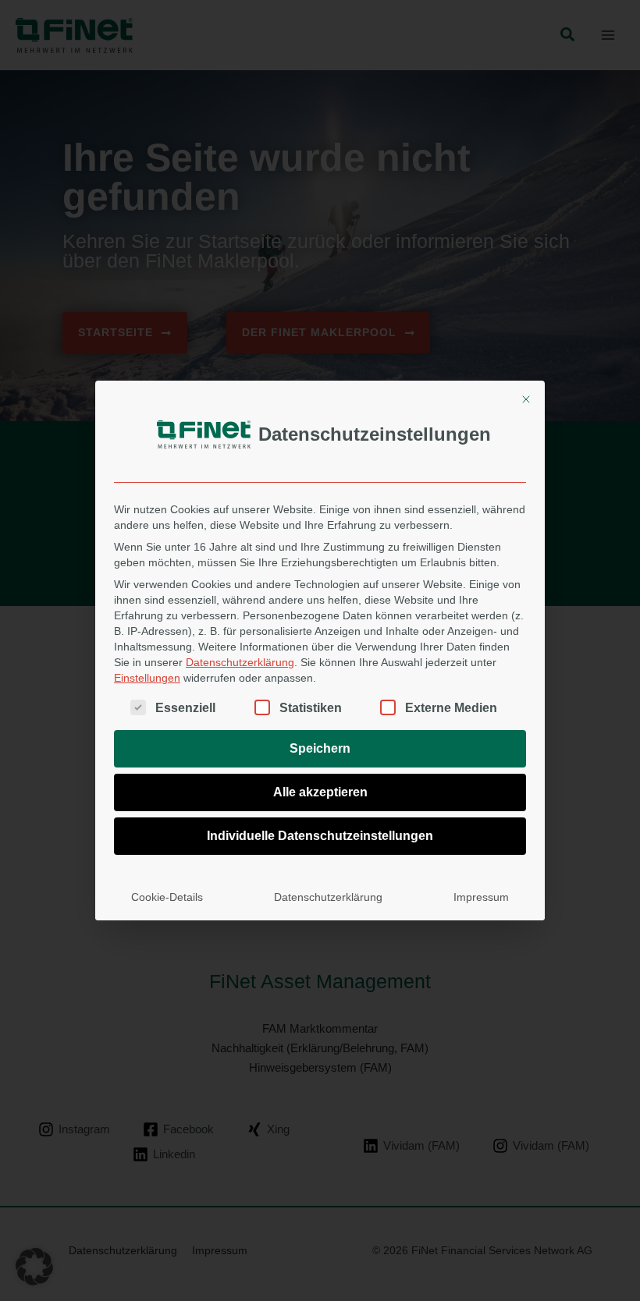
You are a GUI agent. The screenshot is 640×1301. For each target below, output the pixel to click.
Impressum (481, 897)
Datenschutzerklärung (240, 662)
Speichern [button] (320, 748)
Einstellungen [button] (147, 678)
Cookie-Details (167, 897)
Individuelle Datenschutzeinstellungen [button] (320, 835)
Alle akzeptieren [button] (320, 792)
